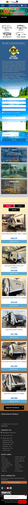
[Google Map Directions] (25, 5)
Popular (8, 206)
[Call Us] (18, 5)
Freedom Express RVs (20, 457)
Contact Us (17, 469)
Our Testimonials (19, 471)
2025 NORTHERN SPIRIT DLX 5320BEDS (14, 260)
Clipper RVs (4, 471)
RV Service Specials (6, 463)
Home (3, 457)
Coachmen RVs (5, 467)
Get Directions (4, 425)
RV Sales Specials (6, 79)
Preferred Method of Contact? (9, 115)
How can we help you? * (7, 121)
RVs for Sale (4, 459)
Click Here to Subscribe (14, 482)
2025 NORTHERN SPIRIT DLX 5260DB (14, 292)
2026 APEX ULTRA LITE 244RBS (14, 388)
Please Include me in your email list (11, 112)
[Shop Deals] (14, 15)
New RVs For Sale (17, 79)
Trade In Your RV (19, 467)
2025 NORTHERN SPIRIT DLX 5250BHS (14, 356)
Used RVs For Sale (8, 80)
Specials (14, 209)
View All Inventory (12, 408)
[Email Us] (21, 5)
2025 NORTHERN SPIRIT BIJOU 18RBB (14, 228)
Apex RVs (4, 469)
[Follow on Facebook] (2, 488)
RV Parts (17, 463)
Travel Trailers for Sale (7, 465)
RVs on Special (5, 461)
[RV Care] (14, 52)
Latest (20, 206)
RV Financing (14, 186)
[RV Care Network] (7, 2)
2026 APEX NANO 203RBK (14, 324)
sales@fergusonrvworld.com (9, 432)
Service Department (14, 170)
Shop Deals (4, 21)
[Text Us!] (22, 502)
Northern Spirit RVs (19, 459)
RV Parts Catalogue (14, 155)
